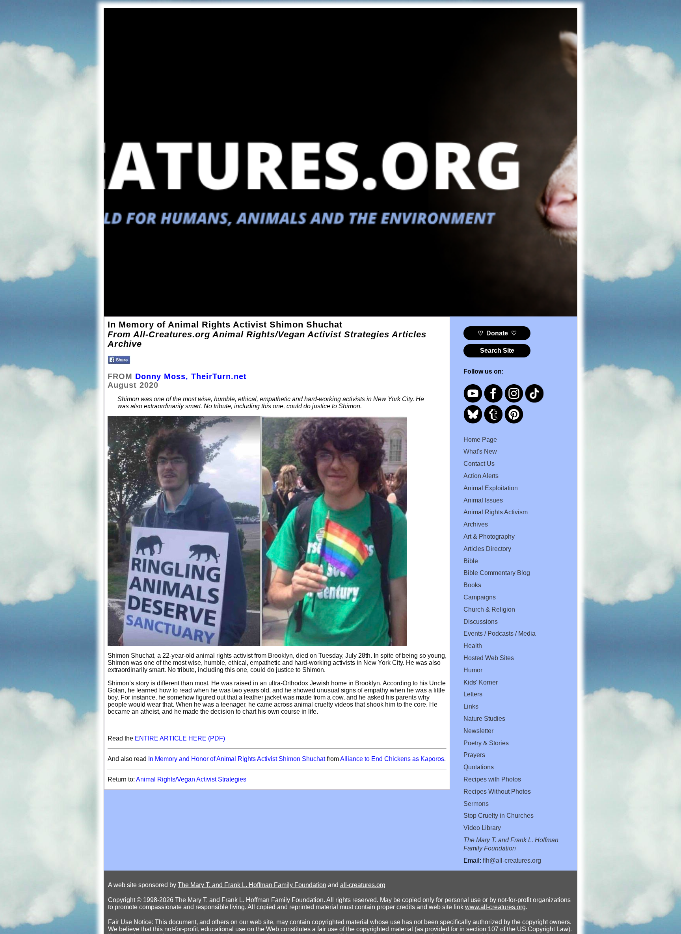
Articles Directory (487, 548)
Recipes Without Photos (497, 791)
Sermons (476, 803)
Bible (470, 561)
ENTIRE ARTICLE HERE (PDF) (180, 738)
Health (472, 645)
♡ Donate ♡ (497, 333)
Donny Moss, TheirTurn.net (191, 376)
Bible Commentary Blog (496, 572)
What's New (480, 451)
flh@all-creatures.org (512, 860)
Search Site (497, 350)
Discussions (480, 621)
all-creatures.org (362, 885)
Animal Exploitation (490, 488)
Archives (475, 524)
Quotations (478, 767)
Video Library (482, 827)
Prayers (474, 755)
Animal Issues (483, 500)
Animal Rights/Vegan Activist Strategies (191, 779)
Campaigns (479, 597)
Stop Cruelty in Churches (498, 815)
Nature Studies (484, 718)
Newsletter (478, 730)
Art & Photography (489, 536)
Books (472, 585)
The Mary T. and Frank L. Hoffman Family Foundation (252, 885)
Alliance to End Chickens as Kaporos (392, 758)
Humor (472, 670)
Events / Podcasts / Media (499, 633)
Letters (472, 694)
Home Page (480, 439)
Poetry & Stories (486, 743)
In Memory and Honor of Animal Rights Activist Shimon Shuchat (236, 758)
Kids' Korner (480, 682)
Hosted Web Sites (488, 658)
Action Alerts (481, 476)
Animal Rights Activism (495, 512)
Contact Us (479, 463)
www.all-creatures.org (495, 907)
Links (470, 706)
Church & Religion (489, 609)
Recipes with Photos (492, 779)
